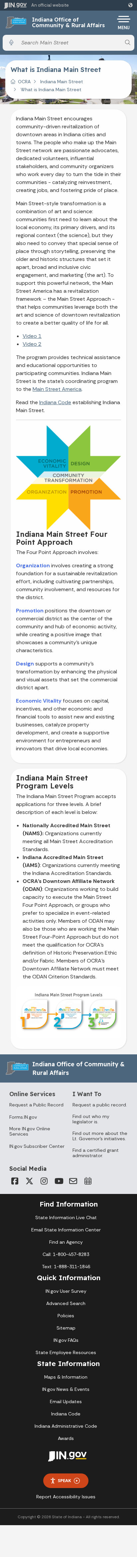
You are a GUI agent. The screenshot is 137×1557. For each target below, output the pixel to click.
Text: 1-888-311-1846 (66, 1267)
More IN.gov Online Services (29, 1131)
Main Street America (57, 389)
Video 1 (32, 336)
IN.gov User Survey (66, 1291)
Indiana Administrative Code (66, 1426)
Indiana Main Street (61, 82)
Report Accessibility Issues (65, 1497)
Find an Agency (66, 1242)
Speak (64, 1480)
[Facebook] (14, 1181)
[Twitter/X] (29, 1181)
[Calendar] (87, 1181)
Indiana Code (55, 402)
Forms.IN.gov (23, 1117)
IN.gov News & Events (65, 1389)
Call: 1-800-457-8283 (66, 1254)
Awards (66, 1438)
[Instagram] (44, 1181)
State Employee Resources (66, 1352)
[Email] (73, 1181)
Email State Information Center (66, 1230)
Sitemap (66, 1328)
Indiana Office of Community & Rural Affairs (68, 23)
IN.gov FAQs (66, 1340)
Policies (66, 1316)
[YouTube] (58, 1181)
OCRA (24, 82)
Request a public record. (99, 1104)
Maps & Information (65, 1377)
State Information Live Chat (66, 1217)
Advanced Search (65, 1303)
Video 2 (32, 344)
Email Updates (66, 1401)
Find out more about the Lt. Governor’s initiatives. (99, 1136)
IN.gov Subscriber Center (37, 1146)
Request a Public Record (36, 1104)
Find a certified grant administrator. (95, 1153)
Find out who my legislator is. (90, 1119)
